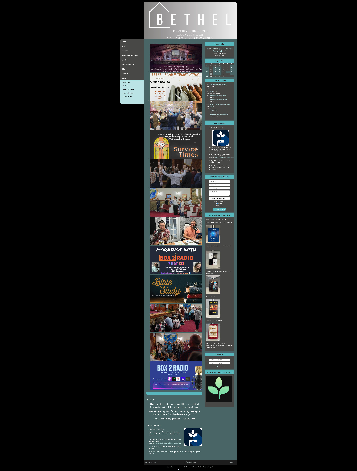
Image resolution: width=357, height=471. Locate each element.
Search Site (126, 82)
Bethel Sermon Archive (130, 55)
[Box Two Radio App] (220, 145)
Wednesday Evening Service (218, 99)
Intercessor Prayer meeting (218, 85)
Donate (124, 78)
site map (232, 462)
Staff (123, 46)
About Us (125, 60)
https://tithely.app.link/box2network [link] (168, 443)
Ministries (125, 51)
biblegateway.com (219, 366)
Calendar (125, 74)
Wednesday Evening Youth (218, 95)
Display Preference (219, 201)
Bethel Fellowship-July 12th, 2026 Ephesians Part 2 (219, 49)
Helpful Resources (128, 64)
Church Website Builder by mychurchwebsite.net (195, 467)
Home (124, 42)
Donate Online (127, 97)
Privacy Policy (211, 467)
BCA (123, 69)
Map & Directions (128, 89)
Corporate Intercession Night (219, 114)
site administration (150, 462)
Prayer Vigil (213, 91)
